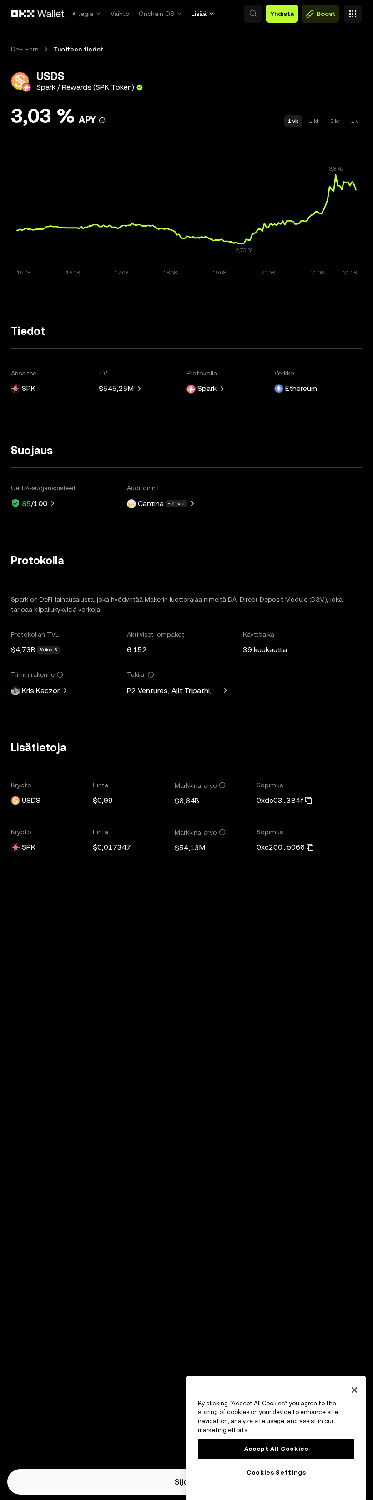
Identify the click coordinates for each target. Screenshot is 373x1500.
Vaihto (120, 13)
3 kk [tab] (335, 121)
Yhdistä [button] (282, 13)
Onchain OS (156, 13)
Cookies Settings (276, 1472)
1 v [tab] (354, 121)
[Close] (354, 1390)
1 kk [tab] (314, 121)
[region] (276, 1438)
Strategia (79, 13)
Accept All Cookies (276, 1448)
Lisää (199, 13)
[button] (252, 13)
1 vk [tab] (293, 121)
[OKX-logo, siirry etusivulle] (38, 13)
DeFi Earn (25, 49)
